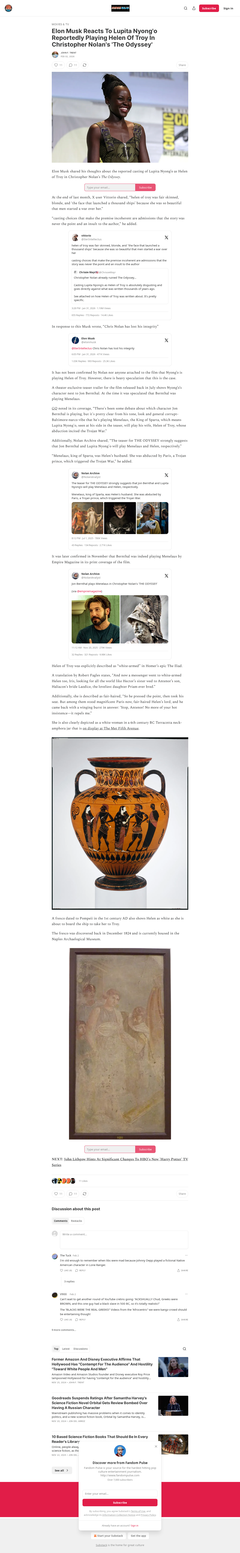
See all (59, 1470)
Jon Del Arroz (77, 1421)
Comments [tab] (60, 1221)
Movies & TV (60, 24)
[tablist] (68, 1221)
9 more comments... (64, 1330)
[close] (156, 1446)
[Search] (185, 8)
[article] (120, 1373)
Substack (101, 1545)
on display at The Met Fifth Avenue (111, 728)
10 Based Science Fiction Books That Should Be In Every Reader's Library (100, 1439)
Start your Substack (110, 1535)
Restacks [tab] (76, 1221)
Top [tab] (56, 1348)
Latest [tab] (66, 1348)
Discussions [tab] (81, 1348)
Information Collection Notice (118, 1515)
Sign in (228, 8)
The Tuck (65, 1255)
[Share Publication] (194, 8)
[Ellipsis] (186, 1255)
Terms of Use (138, 1511)
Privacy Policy (148, 1515)
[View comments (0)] (88, 1387)
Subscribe (209, 8)
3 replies (69, 1281)
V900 (63, 1294)
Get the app (138, 1535)
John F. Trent (68, 52)
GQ (54, 408)
